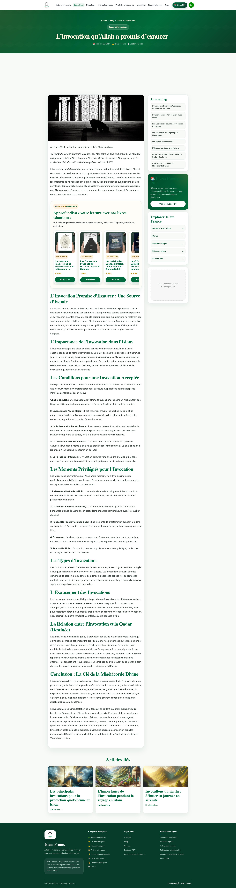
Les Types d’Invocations (163, 142)
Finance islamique (155, 5)
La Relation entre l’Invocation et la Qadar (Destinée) (167, 155)
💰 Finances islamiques (97, 863)
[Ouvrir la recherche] (191, 5)
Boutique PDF (129, 850)
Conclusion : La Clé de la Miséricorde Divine (162, 164)
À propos (127, 837)
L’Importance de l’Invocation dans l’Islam (167, 116)
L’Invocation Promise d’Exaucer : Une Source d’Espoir (166, 107)
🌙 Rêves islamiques (96, 846)
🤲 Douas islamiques (96, 842)
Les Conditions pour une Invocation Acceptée (167, 125)
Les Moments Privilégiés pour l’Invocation (165, 134)
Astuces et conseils (63, 5)
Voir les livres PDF (168, 204)
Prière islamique (168, 243)
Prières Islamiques (105, 5)
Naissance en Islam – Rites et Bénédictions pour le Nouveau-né (64, 265)
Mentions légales (166, 842)
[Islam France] (47, 5)
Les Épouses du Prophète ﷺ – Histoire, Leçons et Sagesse (90, 265)
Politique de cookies (168, 846)
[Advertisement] (118, 71)
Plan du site (164, 858)
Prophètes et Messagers (125, 5)
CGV (182, 883)
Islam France (71, 206)
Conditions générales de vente (172, 854)
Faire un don (168, 259)
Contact (127, 846)
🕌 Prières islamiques (96, 850)
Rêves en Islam (168, 251)
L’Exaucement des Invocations (165, 148)
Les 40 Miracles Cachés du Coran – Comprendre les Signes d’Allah (115, 265)
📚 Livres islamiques (96, 858)
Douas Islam (78, 5)
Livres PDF (179, 5)
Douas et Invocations (126, 20)
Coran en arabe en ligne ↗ (134, 854)
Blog (112, 20)
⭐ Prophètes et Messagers (99, 854)
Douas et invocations (168, 228)
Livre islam (141, 5)
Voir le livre (65, 280)
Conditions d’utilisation (168, 837)
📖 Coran (92, 867)
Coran (167, 5)
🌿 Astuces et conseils (97, 837)
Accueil (104, 20)
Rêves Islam (91, 5)
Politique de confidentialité (170, 850)
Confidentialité (173, 883)
